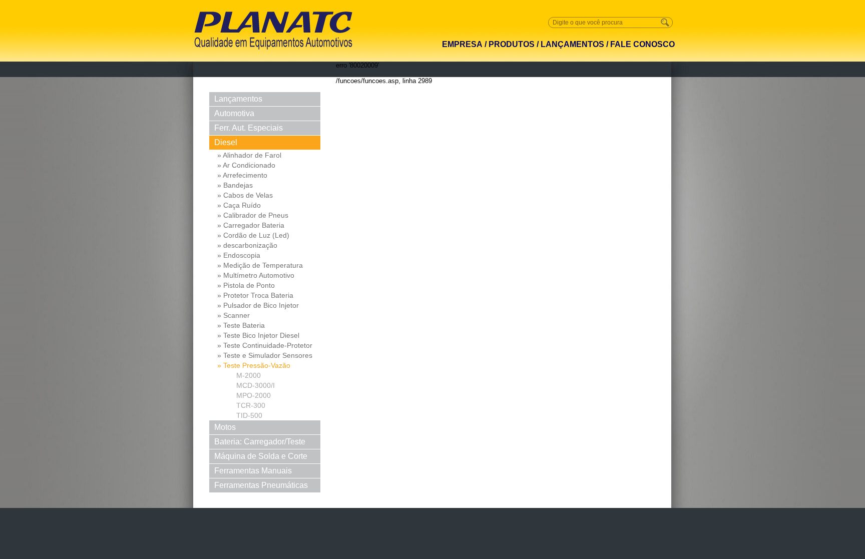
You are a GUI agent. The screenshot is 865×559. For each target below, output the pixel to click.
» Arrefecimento (242, 175)
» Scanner (233, 315)
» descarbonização (247, 245)
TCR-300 (250, 405)
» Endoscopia (238, 255)
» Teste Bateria (241, 325)
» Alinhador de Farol (249, 155)
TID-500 (249, 415)
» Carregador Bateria (250, 225)
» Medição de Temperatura (260, 265)
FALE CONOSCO (642, 44)
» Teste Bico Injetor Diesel (258, 335)
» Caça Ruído (239, 205)
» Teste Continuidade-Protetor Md (264, 345)
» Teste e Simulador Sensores (264, 355)
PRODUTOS (512, 44)
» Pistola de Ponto (246, 285)
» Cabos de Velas (245, 195)
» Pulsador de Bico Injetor (258, 305)
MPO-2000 (253, 395)
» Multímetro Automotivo (255, 275)
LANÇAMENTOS (572, 44)
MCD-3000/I (255, 385)
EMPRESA (462, 44)
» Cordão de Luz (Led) (253, 235)
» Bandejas (235, 185)
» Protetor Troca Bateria (255, 295)
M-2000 (248, 375)
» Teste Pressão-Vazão (253, 365)
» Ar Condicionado (246, 165)
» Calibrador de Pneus (252, 215)
